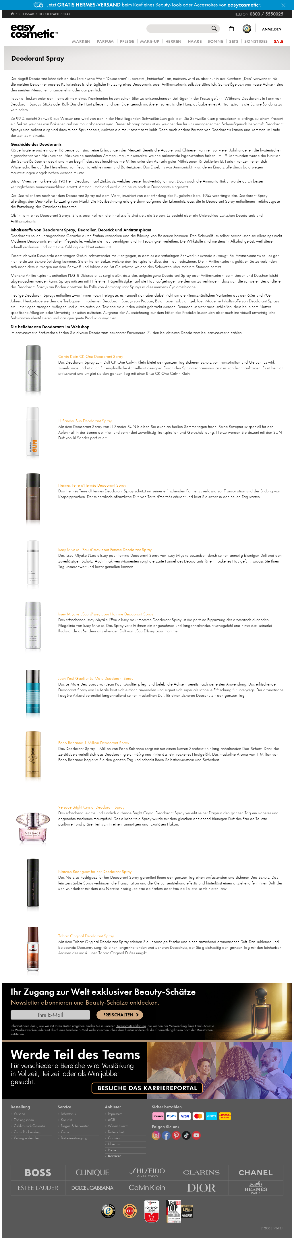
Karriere (114, 1156)
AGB (111, 1120)
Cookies (113, 1138)
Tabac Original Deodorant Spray (86, 935)
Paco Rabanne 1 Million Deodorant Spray (93, 742)
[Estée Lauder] (38, 1188)
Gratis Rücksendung (28, 1132)
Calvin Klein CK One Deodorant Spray (90, 356)
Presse (112, 1150)
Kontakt (66, 1120)
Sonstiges (256, 41)
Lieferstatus (68, 1114)
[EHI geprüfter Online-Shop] (130, 1211)
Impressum (115, 1114)
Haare (195, 41)
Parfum (105, 41)
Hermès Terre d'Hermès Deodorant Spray (92, 485)
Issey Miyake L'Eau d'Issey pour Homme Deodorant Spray (105, 614)
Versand (19, 1114)
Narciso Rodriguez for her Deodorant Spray (94, 871)
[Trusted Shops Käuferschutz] (247, 28)
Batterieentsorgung (74, 1138)
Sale (278, 41)
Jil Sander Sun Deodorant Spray (85, 420)
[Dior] (201, 1188)
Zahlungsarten (24, 1120)
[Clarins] (201, 1172)
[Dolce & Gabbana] (92, 1188)
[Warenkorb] (231, 28)
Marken (81, 41)
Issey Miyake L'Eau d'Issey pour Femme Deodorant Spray (105, 549)
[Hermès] (256, 1188)
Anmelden (271, 29)
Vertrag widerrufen (27, 1138)
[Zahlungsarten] (217, 1115)
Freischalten (118, 1015)
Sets (233, 41)
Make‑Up (149, 41)
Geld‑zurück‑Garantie (29, 1126)
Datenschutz (116, 1132)
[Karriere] (147, 1070)
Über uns (114, 1144)
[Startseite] (13, 14)
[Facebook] (166, 1135)
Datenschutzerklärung (131, 1026)
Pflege (127, 41)
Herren (173, 41)
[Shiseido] (147, 1172)
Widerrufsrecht (118, 1126)
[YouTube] (196, 1135)
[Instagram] (156, 1135)
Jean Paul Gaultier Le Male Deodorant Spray (95, 678)
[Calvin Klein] (147, 1188)
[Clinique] (92, 1172)
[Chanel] (256, 1172)
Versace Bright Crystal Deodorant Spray (91, 807)
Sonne (215, 41)
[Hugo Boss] (38, 1172)
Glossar (66, 1132)
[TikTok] (186, 1135)
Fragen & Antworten (75, 1126)
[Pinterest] (176, 1135)
